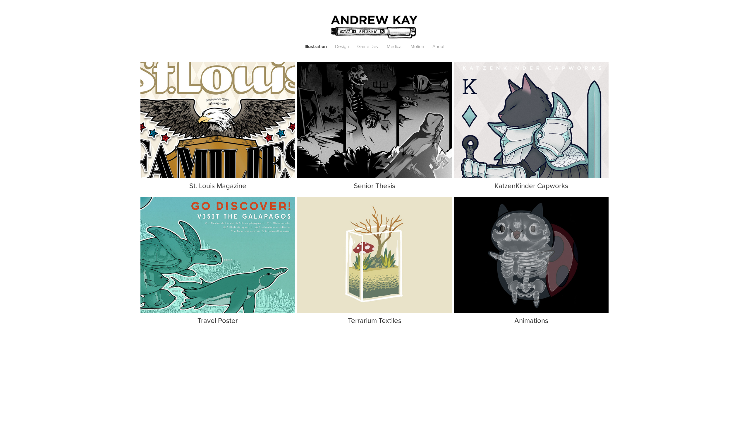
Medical (394, 46)
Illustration (316, 46)
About (438, 46)
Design (342, 46)
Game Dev (368, 46)
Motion (417, 46)
